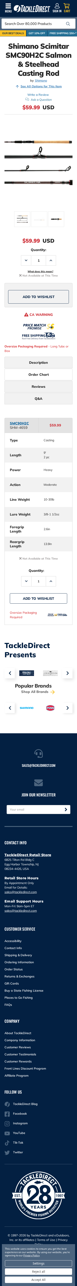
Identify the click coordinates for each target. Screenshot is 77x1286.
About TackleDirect (17, 1033)
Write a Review (38, 95)
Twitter (18, 1152)
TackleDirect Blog (25, 1104)
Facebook (20, 1114)
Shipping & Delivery (18, 955)
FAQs (8, 1005)
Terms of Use (46, 1240)
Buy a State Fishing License (23, 990)
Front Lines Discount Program (25, 1068)
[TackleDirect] (31, 9)
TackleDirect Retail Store (27, 855)
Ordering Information (19, 962)
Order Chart (38, 374)
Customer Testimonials (20, 1054)
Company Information (19, 1040)
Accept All (38, 1280)
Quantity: (38, 250)
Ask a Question (41, 100)
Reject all (38, 1271)
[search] (68, 24)
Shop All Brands (35, 691)
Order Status (13, 969)
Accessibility (13, 941)
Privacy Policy (31, 1255)
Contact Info (13, 948)
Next (67, 673)
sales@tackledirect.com (20, 892)
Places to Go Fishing (18, 998)
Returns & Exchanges (19, 976)
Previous (9, 673)
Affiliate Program (16, 1076)
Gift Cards (11, 983)
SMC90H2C (19, 423)
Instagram (20, 1123)
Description (38, 362)
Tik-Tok (18, 1142)
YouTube (19, 1133)
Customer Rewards (18, 1061)
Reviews (38, 386)
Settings (38, 1263)
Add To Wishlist (39, 297)
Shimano (41, 80)
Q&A (38, 398)
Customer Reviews (17, 1047)
